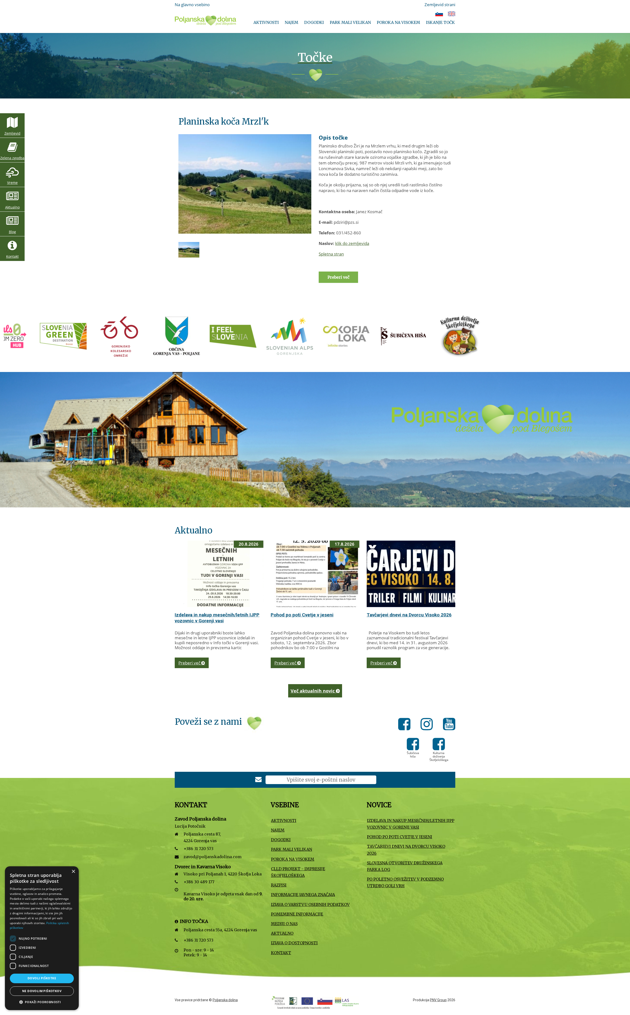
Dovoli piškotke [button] (42, 978)
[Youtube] (449, 725)
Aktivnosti (266, 22)
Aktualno (12, 207)
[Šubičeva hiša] (291, 336)
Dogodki (314, 22)
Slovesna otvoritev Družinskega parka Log (404, 866)
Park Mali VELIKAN (350, 22)
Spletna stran (331, 254)
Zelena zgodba (12, 158)
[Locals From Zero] (461, 336)
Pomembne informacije (297, 914)
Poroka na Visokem (398, 22)
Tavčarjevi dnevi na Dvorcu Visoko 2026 (409, 615)
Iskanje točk (440, 22)
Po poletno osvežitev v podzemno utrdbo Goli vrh (405, 882)
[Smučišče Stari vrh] (405, 336)
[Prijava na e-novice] (258, 780)
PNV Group (438, 1000)
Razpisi (278, 885)
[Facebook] (405, 725)
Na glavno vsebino (192, 4)
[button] (42, 1002)
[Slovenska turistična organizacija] (122, 336)
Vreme (12, 182)
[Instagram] (428, 725)
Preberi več (189, 663)
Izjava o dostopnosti (294, 942)
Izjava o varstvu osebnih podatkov (310, 904)
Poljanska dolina (225, 1000)
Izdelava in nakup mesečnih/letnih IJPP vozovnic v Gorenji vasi (217, 618)
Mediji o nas (284, 923)
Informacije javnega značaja (303, 894)
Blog (12, 231)
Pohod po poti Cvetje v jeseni (302, 615)
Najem (291, 22)
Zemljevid (12, 133)
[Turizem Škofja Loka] (235, 336)
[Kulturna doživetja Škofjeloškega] (348, 336)
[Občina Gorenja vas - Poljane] (65, 336)
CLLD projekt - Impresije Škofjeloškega (298, 872)
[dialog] (42, 938)
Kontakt (12, 256)
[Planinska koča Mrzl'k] (244, 184)
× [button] (73, 871)
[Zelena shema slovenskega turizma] (518, 336)
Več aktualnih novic (313, 691)
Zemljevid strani (440, 4)
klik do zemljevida (352, 243)
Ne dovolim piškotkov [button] (42, 991)
